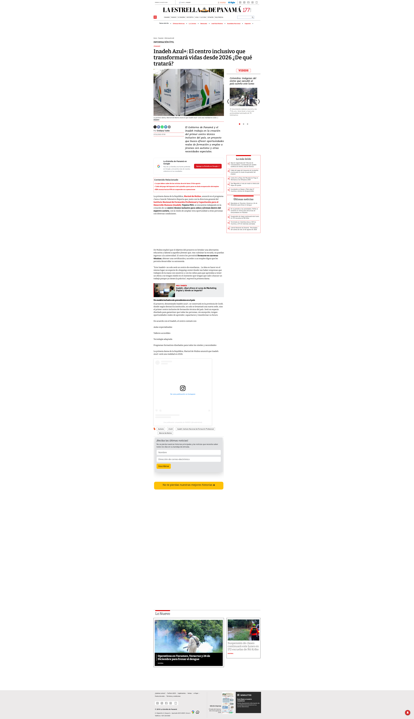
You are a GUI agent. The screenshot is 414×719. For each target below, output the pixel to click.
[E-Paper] (222, 2)
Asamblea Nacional (233, 23)
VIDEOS (243, 70)
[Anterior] (228, 101)
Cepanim (248, 23)
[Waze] (197, 712)
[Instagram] (252, 2)
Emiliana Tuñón (163, 131)
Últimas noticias (244, 199)
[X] (244, 2)
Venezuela (203, 23)
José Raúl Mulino (217, 23)
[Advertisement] (189, 577)
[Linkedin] (165, 127)
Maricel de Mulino (192, 196)
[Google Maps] (193, 712)
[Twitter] (155, 127)
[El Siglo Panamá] (231, 2)
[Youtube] (257, 2)
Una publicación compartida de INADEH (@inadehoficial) (182, 422)
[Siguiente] (259, 101)
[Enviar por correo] (169, 127)
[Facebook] (248, 2)
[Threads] (240, 2)
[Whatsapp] (162, 127)
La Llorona (192, 23)
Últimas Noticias (179, 23)
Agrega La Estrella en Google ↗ (208, 166)
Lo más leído (243, 158)
